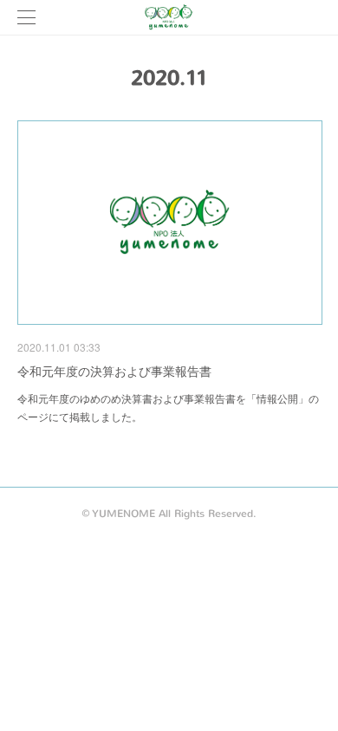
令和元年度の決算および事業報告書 (114, 370)
